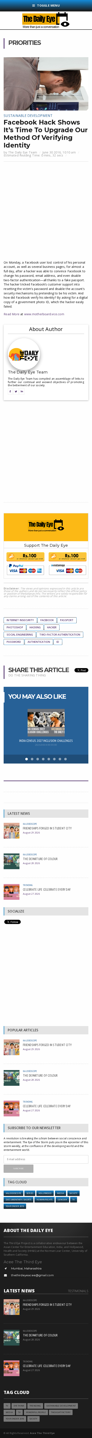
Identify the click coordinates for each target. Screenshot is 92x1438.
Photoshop (15, 627)
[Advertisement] (46, 211)
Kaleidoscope (30, 823)
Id (57, 642)
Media (60, 1193)
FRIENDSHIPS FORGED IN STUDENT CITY (47, 828)
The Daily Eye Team (22, 152)
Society (73, 1193)
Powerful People (36, 1412)
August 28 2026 (31, 863)
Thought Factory (60, 1412)
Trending (28, 885)
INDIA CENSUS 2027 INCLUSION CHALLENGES (46, 740)
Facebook (47, 620)
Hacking (35, 627)
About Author (46, 328)
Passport (66, 620)
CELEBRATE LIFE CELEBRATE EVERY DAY (47, 889)
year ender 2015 (15, 1206)
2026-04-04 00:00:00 (46, 744)
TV (73, 1199)
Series (30, 1193)
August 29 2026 (31, 832)
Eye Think (19, 1405)
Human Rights (44, 1199)
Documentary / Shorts (18, 1199)
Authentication (39, 642)
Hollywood (45, 1193)
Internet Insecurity (20, 620)
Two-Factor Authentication (59, 634)
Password (14, 642)
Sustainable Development (28, 115)
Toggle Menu (48, 5)
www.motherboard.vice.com (44, 314)
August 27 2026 (31, 893)
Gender (62, 1199)
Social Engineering (20, 634)
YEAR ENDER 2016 (15, 1418)
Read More (11, 314)
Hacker (51, 627)
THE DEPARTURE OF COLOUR (40, 859)
